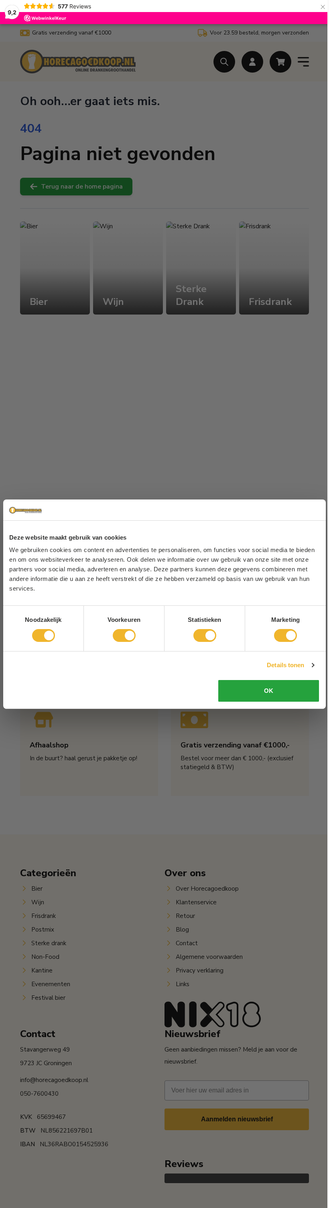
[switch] (124, 635)
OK (268, 690)
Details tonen (285, 665)
